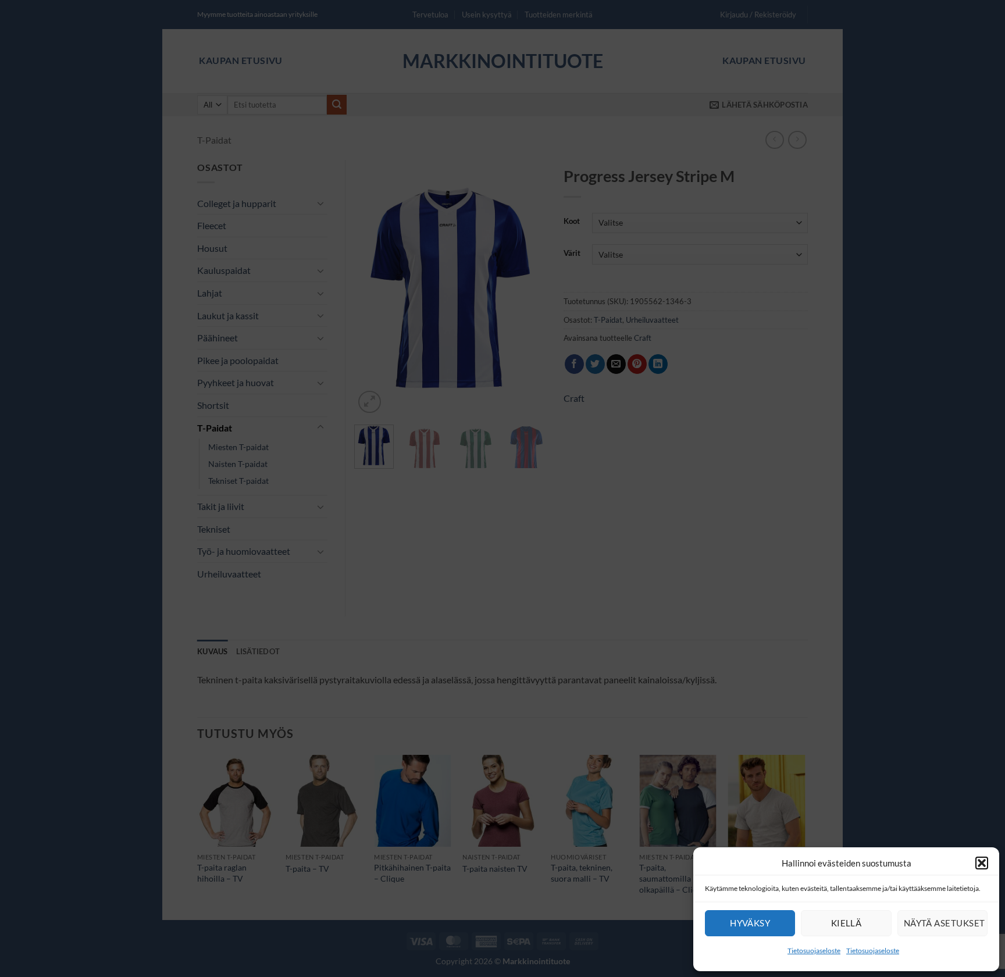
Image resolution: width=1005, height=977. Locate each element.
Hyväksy (750, 923)
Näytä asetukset (944, 923)
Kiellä (846, 923)
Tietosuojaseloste (813, 950)
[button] (982, 863)
